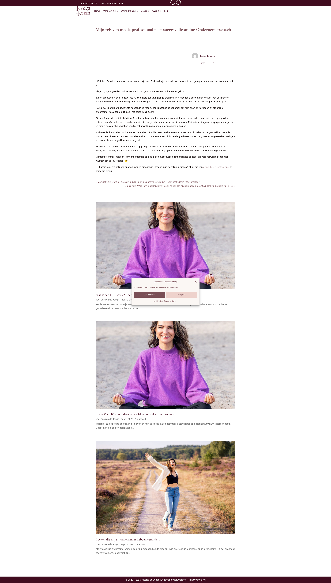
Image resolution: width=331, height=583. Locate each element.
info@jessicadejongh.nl (112, 3)
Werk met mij (109, 11)
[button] (195, 281)
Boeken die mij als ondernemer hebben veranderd (128, 539)
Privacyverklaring (170, 301)
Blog (165, 11)
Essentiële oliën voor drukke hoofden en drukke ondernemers (136, 414)
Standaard (140, 419)
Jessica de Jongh (207, 55)
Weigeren (182, 295)
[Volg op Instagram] (172, 2)
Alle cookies (149, 295)
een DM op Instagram (216, 167)
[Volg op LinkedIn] (178, 2)
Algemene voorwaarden (173, 579)
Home (97, 11)
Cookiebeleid (158, 301)
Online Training (128, 11)
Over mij (156, 11)
